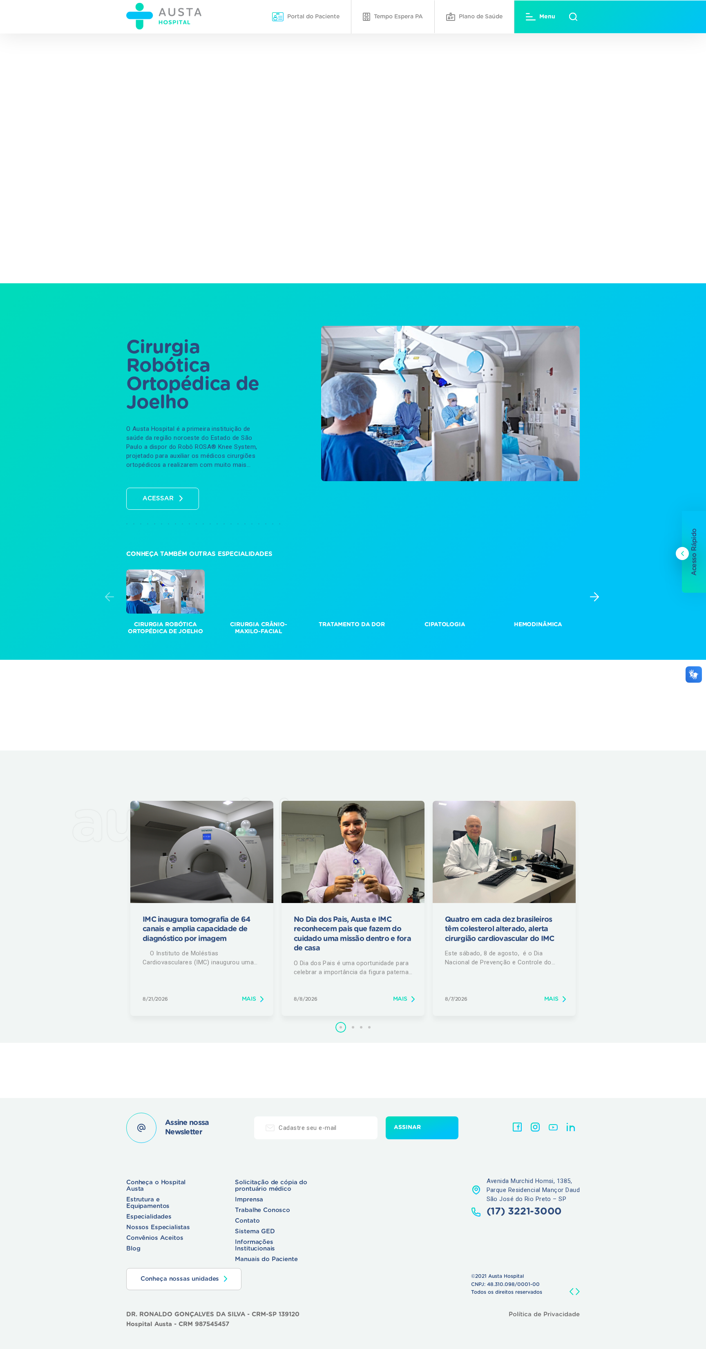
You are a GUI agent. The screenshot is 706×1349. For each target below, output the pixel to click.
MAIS (249, 999)
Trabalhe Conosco (262, 1210)
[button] (341, 1027)
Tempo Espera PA (398, 17)
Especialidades (149, 1217)
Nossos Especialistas (158, 1227)
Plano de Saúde (481, 17)
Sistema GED (255, 1231)
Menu (547, 17)
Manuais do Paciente (266, 1259)
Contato (247, 1221)
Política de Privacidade (544, 1314)
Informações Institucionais (255, 1245)
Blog (133, 1249)
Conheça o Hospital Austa (155, 1185)
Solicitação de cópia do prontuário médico (271, 1185)
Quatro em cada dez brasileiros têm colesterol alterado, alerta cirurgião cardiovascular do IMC (500, 929)
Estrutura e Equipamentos (148, 1203)
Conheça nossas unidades (180, 1279)
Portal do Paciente (313, 17)
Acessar (158, 498)
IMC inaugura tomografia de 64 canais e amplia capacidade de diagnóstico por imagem (196, 929)
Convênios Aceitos (154, 1238)
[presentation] (109, 597)
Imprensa (249, 1200)
